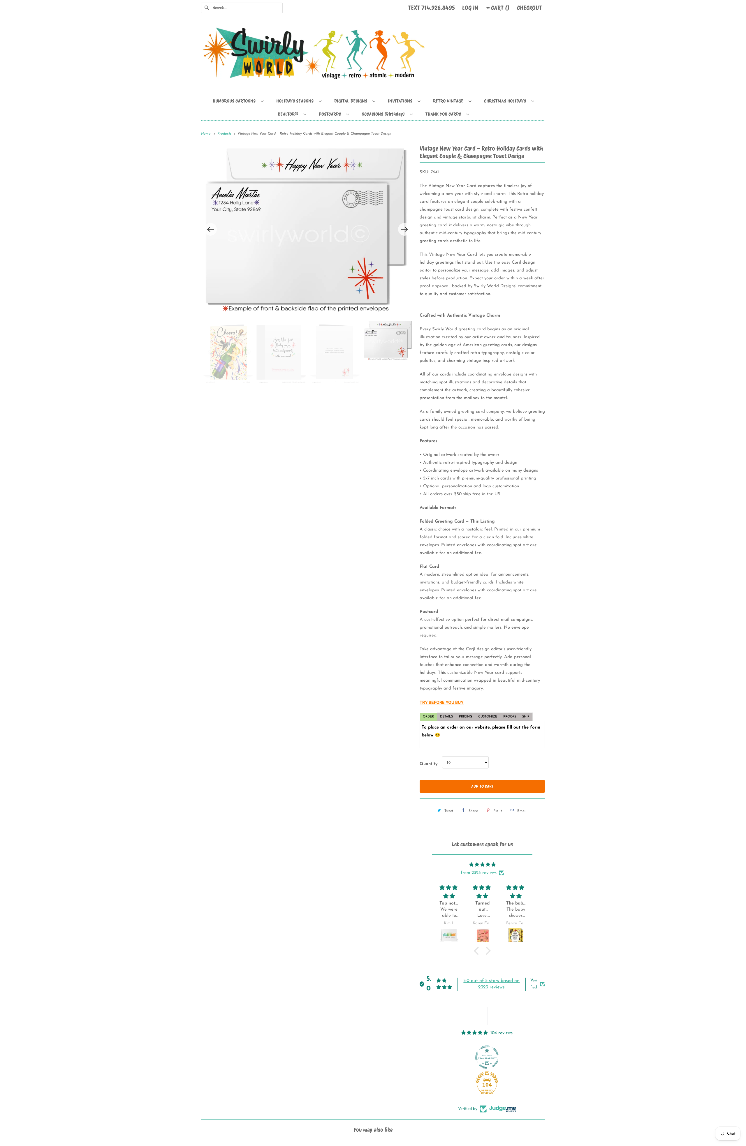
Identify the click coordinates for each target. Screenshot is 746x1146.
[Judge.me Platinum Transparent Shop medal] (487, 1057)
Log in (470, 7)
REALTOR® (289, 114)
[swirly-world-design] (373, 56)
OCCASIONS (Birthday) (384, 114)
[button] (478, 951)
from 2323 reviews (479, 873)
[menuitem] (238, 100)
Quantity (428, 764)
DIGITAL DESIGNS (352, 101)
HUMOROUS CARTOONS (235, 101)
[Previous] (210, 229)
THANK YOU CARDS (444, 114)
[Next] (404, 229)
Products (225, 133)
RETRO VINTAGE (449, 101)
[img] (482, 865)
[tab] (428, 717)
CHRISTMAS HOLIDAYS (506, 101)
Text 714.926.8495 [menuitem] (431, 7)
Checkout (529, 7)
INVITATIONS (401, 101)
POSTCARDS (331, 114)
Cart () (500, 7)
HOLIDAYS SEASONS (296, 101)
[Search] (207, 8)
